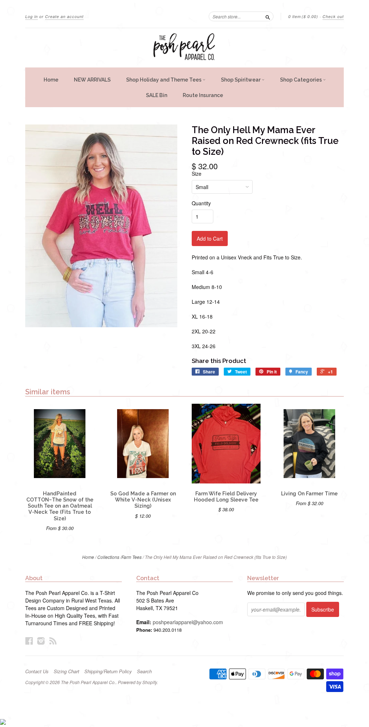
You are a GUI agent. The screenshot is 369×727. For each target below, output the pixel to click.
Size (196, 173)
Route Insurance (203, 95)
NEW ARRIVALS (92, 80)
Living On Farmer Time (309, 493)
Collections (108, 557)
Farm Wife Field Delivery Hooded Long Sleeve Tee (226, 497)
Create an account (64, 16)
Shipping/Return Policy (108, 671)
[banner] (184, 48)
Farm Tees (131, 557)
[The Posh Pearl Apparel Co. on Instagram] (41, 640)
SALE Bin (156, 95)
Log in (31, 16)
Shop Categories (301, 80)
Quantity (201, 203)
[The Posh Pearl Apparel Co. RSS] (53, 640)
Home (51, 80)
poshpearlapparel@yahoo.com (188, 622)
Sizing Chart (66, 671)
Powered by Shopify (137, 682)
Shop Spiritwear (241, 80)
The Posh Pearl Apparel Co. (88, 682)
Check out (333, 16)
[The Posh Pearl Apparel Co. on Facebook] (29, 640)
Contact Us (37, 671)
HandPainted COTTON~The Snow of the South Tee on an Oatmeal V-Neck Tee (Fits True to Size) (59, 506)
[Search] (268, 16)
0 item (303, 16)
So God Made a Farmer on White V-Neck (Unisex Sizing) (143, 500)
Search (144, 671)
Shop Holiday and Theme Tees (164, 80)
